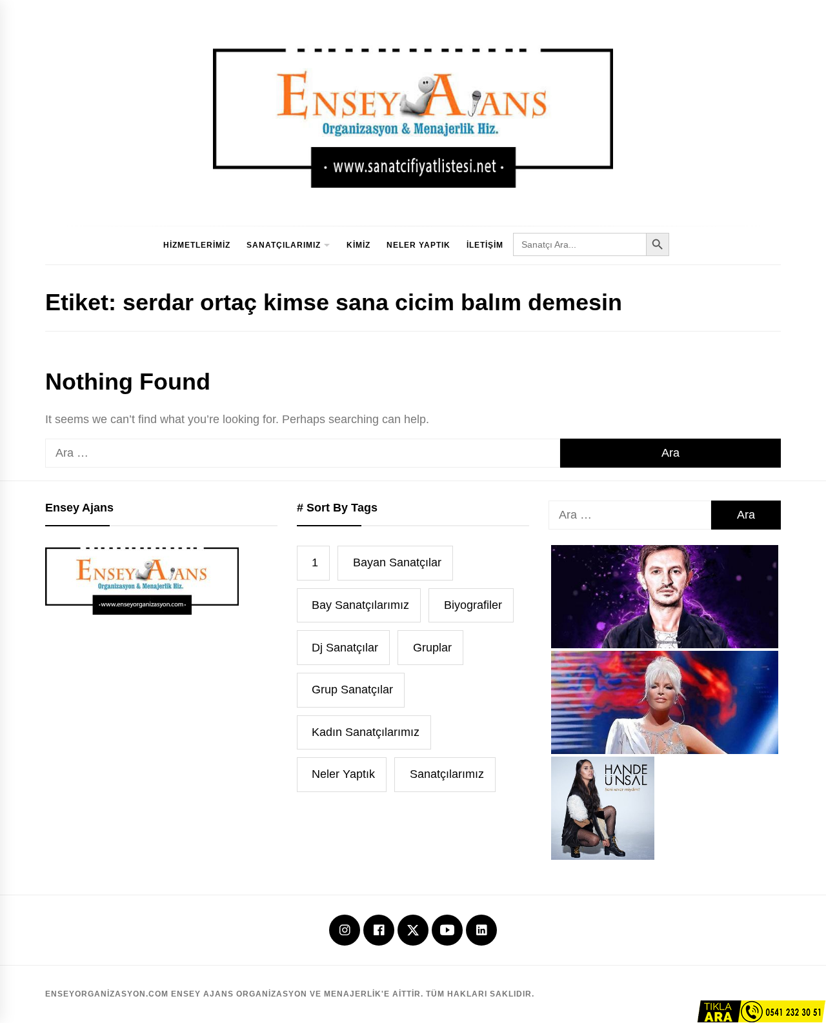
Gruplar (432, 647)
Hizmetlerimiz (196, 245)
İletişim (485, 245)
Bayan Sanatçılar (397, 562)
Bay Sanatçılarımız (360, 605)
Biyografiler (473, 605)
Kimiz (358, 245)
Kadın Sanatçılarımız (365, 732)
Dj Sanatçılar (345, 647)
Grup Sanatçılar (352, 689)
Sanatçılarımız (284, 245)
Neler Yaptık (418, 245)
